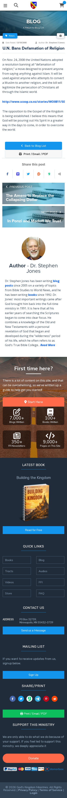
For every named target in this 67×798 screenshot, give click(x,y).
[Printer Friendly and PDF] (60, 35)
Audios (43, 571)
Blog (41, 560)
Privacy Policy (27, 790)
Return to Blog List (34, 28)
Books (9, 560)
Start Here (35, 402)
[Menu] (5, 5)
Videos (9, 582)
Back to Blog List (35, 146)
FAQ (41, 593)
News (11, 35)
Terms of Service (50, 790)
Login (33, 793)
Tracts (9, 571)
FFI (41, 582)
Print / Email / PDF (35, 154)
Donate (33, 758)
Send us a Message (33, 630)
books (32, 295)
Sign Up (33, 675)
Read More (47, 345)
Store (8, 593)
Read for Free (33, 530)
